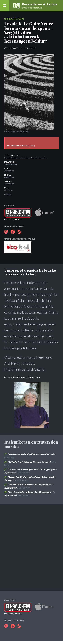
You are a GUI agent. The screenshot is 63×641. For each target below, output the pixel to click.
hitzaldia (24, 158)
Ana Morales (9, 171)
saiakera (31, 158)
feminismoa (15, 158)
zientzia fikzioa (41, 158)
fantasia (7, 158)
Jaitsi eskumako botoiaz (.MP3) (21, 146)
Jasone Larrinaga (10, 164)
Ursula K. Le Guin (14, 19)
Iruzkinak (7, 194)
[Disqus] (31, 547)
